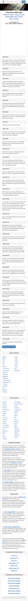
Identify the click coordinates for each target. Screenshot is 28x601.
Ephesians (5, 374)
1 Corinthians (5, 368)
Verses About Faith (14, 586)
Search (21, 17)
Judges (4, 413)
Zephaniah (17, 431)
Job (3, 435)
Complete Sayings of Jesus (11, 449)
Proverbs (4, 438)
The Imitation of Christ (16, 463)
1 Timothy (4, 384)
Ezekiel (16, 411)
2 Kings (4, 423)
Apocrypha (7, 470)
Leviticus (4, 406)
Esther (4, 433)
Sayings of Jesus (20, 15)
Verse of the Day (14, 19)
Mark (3, 359)
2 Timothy (4, 386)
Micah (15, 425)
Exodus (4, 404)
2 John (16, 364)
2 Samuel (4, 419)
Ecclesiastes (17, 402)
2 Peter (16, 361)
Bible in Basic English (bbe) (11, 527)
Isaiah (15, 406)
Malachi (16, 437)
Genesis (4, 402)
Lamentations (17, 409)
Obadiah (16, 421)
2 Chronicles (5, 427)
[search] (21, 2)
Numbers (4, 407)
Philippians (5, 376)
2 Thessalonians (6, 382)
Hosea (16, 415)
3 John (16, 366)
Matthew (4, 357)
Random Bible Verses (11, 17)
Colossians (5, 378)
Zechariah (16, 435)
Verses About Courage (14, 581)
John (3, 362)
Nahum (16, 427)
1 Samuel (4, 417)
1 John (16, 362)
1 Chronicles (5, 425)
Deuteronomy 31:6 (14, 568)
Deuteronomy (5, 409)
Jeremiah (16, 407)
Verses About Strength (14, 591)
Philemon (4, 390)
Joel (15, 417)
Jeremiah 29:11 (14, 558)
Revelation (17, 370)
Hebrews (4, 392)
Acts (3, 364)
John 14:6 (14, 560)
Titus (3, 388)
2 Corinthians (5, 370)
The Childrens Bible (7, 482)
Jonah (15, 423)
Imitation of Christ (8, 15)
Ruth (3, 415)
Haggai (16, 433)
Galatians (4, 372)
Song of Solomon (18, 404)
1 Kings (4, 421)
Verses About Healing (14, 578)
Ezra (3, 429)
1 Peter (16, 359)
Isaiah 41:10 (14, 565)
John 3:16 (14, 555)
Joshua (4, 411)
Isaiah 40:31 (14, 571)
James (16, 357)
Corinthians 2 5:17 (14, 563)
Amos (15, 419)
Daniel (15, 413)
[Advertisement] (14, 40)
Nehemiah (5, 431)
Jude (15, 368)
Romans (4, 366)
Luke (3, 361)
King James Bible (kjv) (14, 12)
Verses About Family (14, 593)
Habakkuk (16, 429)
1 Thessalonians (6, 380)
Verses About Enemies (14, 583)
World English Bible (9, 512)
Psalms (4, 437)
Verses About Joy (14, 588)
